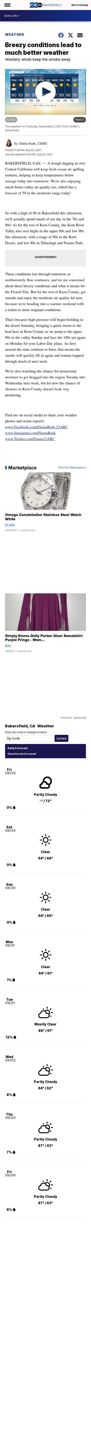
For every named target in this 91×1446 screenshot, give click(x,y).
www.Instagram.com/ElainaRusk (30, 432)
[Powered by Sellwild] (80, 717)
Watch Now (78, 5)
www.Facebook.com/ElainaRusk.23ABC (36, 426)
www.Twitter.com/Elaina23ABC (30, 438)
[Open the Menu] (7, 5)
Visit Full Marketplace (72, 467)
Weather (14, 34)
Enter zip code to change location (26, 732)
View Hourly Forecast (21, 753)
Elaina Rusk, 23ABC (33, 143)
